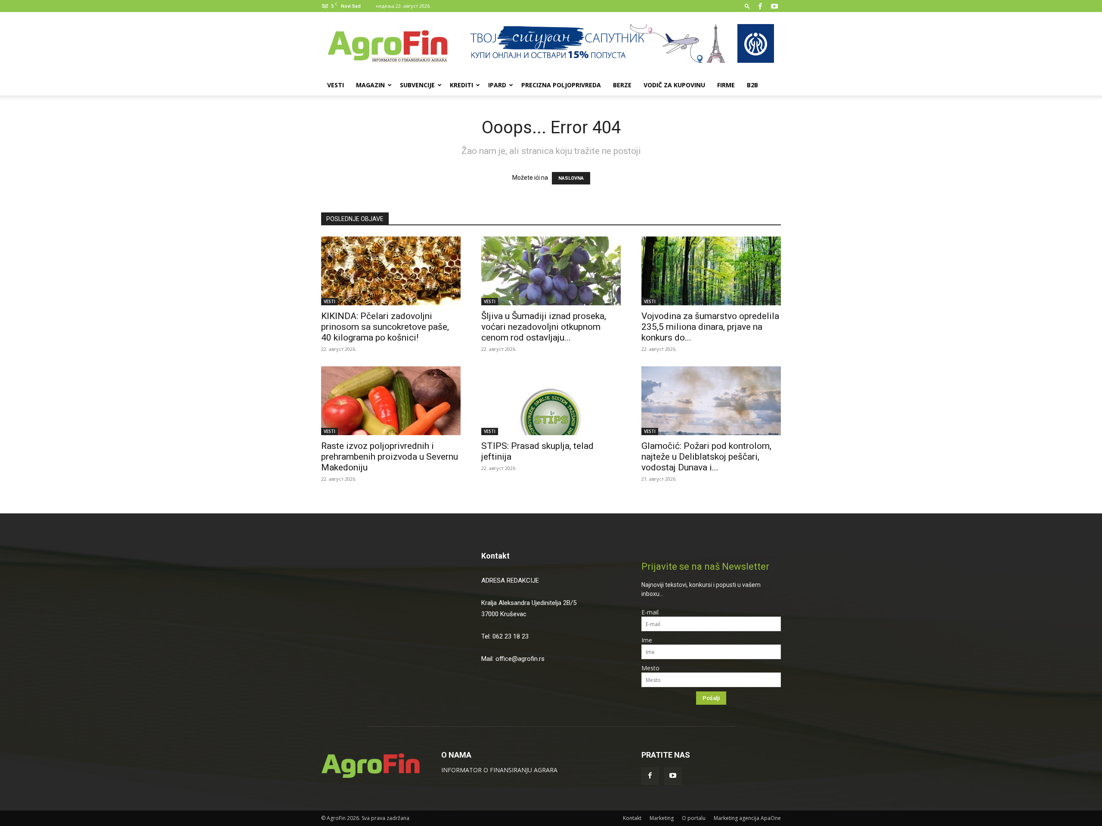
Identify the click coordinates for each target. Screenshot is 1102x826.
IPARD (497, 85)
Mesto (650, 668)
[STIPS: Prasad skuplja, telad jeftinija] (551, 400)
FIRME (726, 85)
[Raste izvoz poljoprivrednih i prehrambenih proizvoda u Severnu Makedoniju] (391, 400)
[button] (747, 6)
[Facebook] (760, 6)
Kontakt (495, 555)
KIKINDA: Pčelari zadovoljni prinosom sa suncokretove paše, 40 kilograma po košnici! (385, 327)
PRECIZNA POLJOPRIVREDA (561, 85)
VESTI (335, 85)
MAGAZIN (370, 85)
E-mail (650, 612)
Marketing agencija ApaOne (747, 818)
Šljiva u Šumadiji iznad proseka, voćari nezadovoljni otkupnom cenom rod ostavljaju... (543, 327)
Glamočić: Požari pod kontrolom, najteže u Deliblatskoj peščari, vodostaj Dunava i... (706, 457)
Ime (646, 640)
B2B (752, 85)
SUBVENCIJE (417, 85)
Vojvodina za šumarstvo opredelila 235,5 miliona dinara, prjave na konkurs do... (710, 327)
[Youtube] (774, 6)
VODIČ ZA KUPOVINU (674, 85)
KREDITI (461, 85)
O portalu (694, 818)
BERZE (622, 85)
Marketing (662, 818)
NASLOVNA (571, 178)
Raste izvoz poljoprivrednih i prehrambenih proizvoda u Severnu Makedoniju (389, 457)
